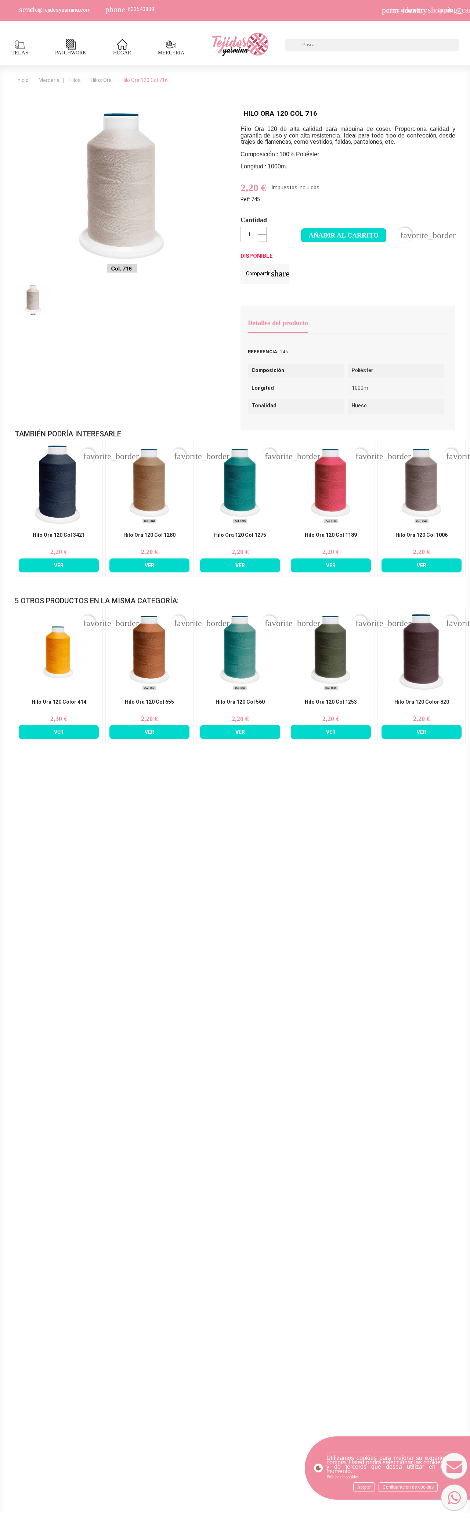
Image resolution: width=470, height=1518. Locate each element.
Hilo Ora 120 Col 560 (240, 702)
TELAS (19, 53)
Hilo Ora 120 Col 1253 (331, 702)
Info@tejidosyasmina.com (60, 10)
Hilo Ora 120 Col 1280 (149, 535)
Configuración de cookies (408, 1487)
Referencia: (263, 351)
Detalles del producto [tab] (278, 322)
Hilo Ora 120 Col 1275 (240, 535)
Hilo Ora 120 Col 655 (149, 702)
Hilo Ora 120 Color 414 (59, 702)
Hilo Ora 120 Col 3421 (59, 535)
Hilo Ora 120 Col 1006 (421, 535)
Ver (59, 565)
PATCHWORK (70, 53)
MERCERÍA (171, 53)
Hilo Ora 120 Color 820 (421, 702)
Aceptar (364, 1487)
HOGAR (122, 53)
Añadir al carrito (344, 235)
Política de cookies (342, 1476)
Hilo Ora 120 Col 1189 (331, 535)
